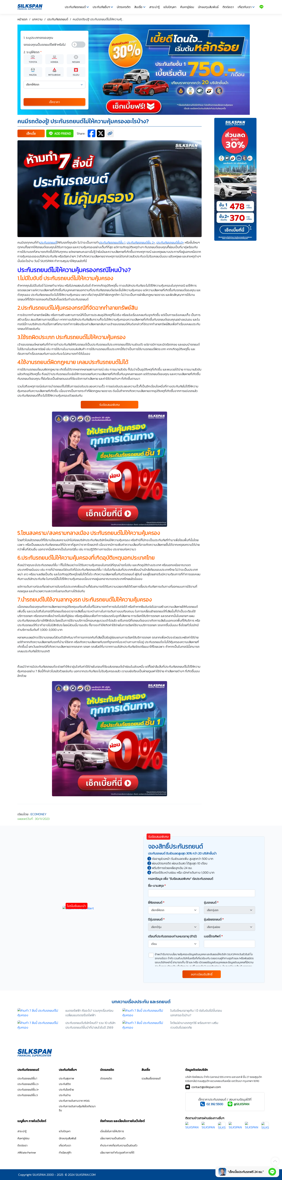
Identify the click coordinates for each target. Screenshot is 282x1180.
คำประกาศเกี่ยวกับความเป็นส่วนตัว (118, 1146)
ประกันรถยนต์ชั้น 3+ (28, 1090)
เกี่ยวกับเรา (244, 7)
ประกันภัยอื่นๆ (101, 7)
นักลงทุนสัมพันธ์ (208, 7)
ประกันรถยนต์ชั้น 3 (27, 1095)
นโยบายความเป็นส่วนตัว (112, 1138)
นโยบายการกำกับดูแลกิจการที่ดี (117, 1153)
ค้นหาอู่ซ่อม (187, 7)
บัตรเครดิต (123, 7)
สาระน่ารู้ (154, 7)
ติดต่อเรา (228, 7)
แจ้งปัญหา (169, 7)
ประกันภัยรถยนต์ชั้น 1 (112, 242)
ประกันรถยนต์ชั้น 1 (27, 1079)
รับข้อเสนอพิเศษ (109, 404)
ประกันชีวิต (65, 1084)
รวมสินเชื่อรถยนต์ (151, 1079)
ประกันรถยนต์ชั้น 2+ (28, 1084)
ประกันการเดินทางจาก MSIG (74, 1101)
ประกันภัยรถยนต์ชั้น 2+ (141, 242)
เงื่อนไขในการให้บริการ (112, 1131)
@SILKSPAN (241, 1104)
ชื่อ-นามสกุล (157, 885)
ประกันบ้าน (65, 1095)
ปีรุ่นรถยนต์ (156, 919)
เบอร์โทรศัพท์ (213, 936)
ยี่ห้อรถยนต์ (156, 902)
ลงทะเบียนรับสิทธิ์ (202, 974)
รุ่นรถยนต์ (211, 902)
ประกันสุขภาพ (66, 1079)
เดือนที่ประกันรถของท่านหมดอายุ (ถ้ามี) (172, 936)
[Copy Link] (110, 133)
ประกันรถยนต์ (48, 242)
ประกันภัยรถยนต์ (75, 7)
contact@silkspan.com (206, 1087)
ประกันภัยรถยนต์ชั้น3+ (170, 242)
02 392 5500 (214, 1104)
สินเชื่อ (138, 7)
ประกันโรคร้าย (66, 1090)
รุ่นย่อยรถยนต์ (214, 919)
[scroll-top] (275, 1161)
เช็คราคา (54, 102)
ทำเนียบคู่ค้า (65, 1153)
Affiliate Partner (26, 1153)
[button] (31, 133)
